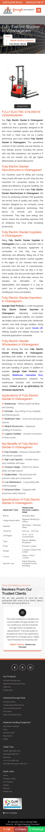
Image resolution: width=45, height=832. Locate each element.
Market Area (7, 791)
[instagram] (30, 667)
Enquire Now (22, 106)
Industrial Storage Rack (11, 680)
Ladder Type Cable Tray (11, 751)
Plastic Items (7, 736)
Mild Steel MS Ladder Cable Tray (15, 764)
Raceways (7, 757)
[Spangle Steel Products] (18, 10)
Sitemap (6, 788)
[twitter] (22, 667)
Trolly (5, 729)
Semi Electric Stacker (11, 726)
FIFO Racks (7, 711)
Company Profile (9, 779)
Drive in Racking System (12, 708)
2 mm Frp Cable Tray (11, 760)
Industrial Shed (8, 733)
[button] (22, 84)
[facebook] (15, 667)
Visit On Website (10, 813)
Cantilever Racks (9, 702)
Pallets (5, 739)
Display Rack (8, 690)
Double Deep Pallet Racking (13, 705)
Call (8, 829)
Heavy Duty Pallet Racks (12, 715)
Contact (6, 785)
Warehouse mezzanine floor (27, 375)
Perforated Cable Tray (11, 754)
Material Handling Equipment (22, 40)
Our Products (8, 782)
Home (7, 37)
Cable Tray (7, 687)
